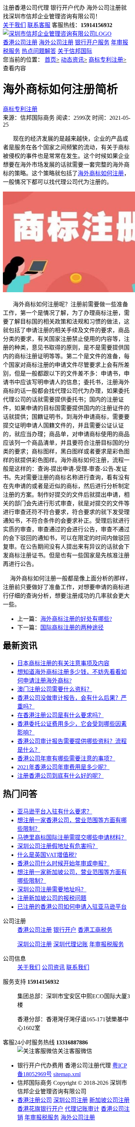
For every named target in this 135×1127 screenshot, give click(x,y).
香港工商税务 (95, 930)
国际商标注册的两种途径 (72, 627)
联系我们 (77, 967)
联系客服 (38, 25)
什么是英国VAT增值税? (47, 855)
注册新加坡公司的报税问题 (51, 898)
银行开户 (64, 930)
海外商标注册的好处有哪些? (76, 619)
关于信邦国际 (75, 51)
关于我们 (14, 25)
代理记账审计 (82, 1109)
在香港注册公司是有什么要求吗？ (60, 715)
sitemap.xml (67, 1074)
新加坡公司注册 (109, 1100)
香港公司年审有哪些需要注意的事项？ (66, 758)
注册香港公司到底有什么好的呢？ (60, 776)
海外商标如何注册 (101, 173)
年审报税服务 (106, 944)
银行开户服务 (92, 42)
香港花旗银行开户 (40, 1109)
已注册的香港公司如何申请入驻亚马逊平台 (72, 907)
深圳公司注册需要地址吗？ (51, 889)
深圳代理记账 (70, 944)
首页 (50, 60)
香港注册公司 (34, 1100)
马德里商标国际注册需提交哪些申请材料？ (72, 837)
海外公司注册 (56, 42)
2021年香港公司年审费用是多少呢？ (63, 767)
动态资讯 (72, 60)
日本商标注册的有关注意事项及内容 (63, 663)
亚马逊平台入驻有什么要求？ (54, 811)
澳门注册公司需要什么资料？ (54, 689)
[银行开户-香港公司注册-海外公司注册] (57, 34)
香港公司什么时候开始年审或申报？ (63, 863)
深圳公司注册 (34, 944)
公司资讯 (53, 967)
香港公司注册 (20, 42)
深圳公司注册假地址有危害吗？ (57, 846)
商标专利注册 (106, 60)
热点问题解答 (39, 51)
